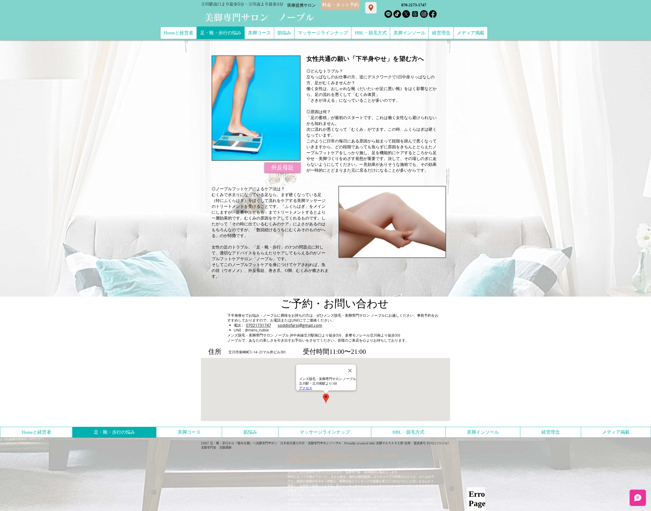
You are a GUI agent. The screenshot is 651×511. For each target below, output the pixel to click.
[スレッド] (415, 14)
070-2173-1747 (413, 5)
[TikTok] (397, 14)
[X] (406, 14)
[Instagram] (424, 14)
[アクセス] (371, 7)
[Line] (388, 14)
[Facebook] (433, 14)
